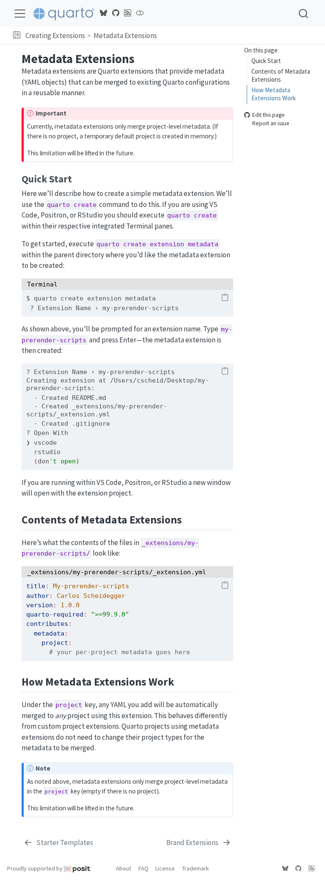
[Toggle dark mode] (139, 13)
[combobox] (303, 13)
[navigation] (240, 35)
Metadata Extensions (125, 35)
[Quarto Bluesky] (103, 13)
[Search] (303, 13)
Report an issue (270, 123)
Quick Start (266, 61)
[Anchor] (79, 178)
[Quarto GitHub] (115, 13)
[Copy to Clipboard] (225, 298)
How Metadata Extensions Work (273, 94)
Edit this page (268, 114)
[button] (16, 35)
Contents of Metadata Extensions (280, 75)
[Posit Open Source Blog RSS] (127, 13)
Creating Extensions (55, 35)
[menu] (20, 13)
